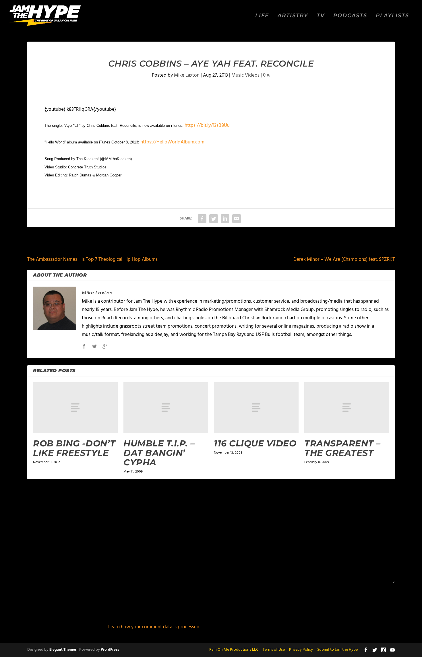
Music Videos (245, 75)
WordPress (110, 650)
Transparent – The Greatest (342, 448)
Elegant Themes (63, 650)
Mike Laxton (187, 75)
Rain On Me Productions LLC (233, 649)
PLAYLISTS (392, 16)
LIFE (262, 16)
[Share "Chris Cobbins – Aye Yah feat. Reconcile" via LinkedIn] (225, 218)
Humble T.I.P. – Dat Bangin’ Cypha (159, 453)
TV (321, 16)
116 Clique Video (255, 443)
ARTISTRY (293, 16)
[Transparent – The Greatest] (346, 407)
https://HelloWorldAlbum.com (172, 142)
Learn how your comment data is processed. (154, 627)
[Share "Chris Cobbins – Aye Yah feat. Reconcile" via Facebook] (202, 218)
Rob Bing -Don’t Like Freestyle (74, 448)
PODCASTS (350, 16)
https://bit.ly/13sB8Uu (207, 125)
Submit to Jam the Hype (337, 649)
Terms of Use (274, 649)
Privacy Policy (301, 649)
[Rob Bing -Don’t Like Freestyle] (75, 407)
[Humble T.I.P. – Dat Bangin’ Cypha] (165, 407)
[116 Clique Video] (256, 407)
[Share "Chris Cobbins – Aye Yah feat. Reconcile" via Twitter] (213, 218)
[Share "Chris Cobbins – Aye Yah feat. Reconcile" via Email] (236, 218)
